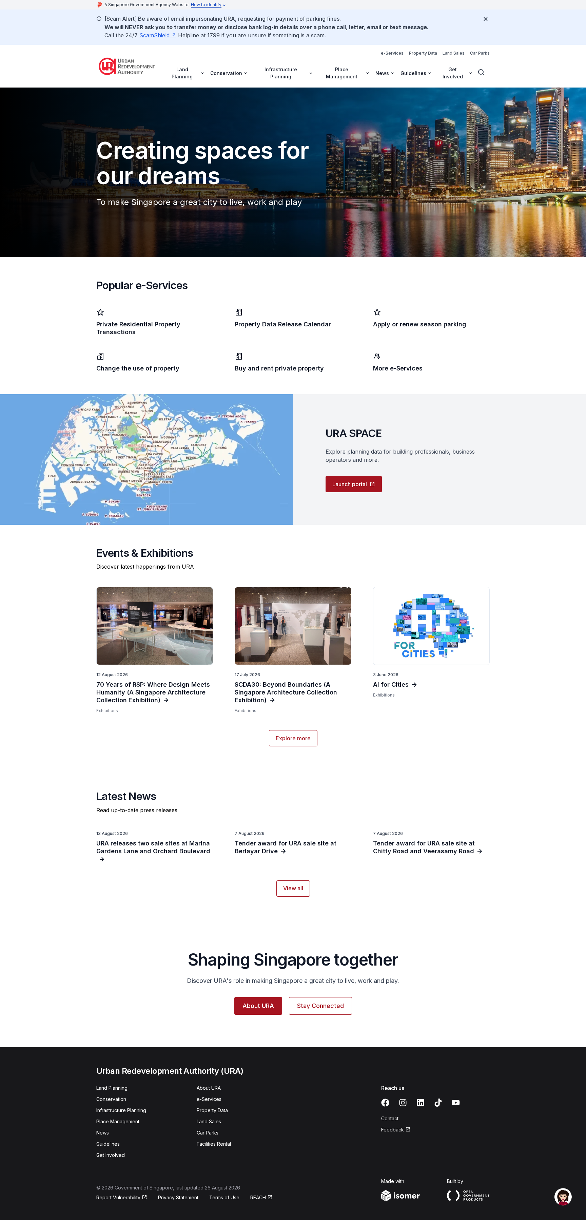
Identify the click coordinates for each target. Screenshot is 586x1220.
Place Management (117, 1121)
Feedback (392, 1129)
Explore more (293, 738)
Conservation (111, 1099)
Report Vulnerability (118, 1197)
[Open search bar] (481, 72)
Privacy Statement (178, 1197)
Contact (389, 1118)
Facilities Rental (214, 1144)
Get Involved (110, 1155)
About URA (258, 1005)
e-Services (392, 53)
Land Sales (454, 53)
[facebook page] (385, 1103)
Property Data (423, 53)
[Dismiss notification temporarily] (485, 19)
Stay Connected (320, 1005)
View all (293, 888)
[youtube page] (456, 1103)
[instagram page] (403, 1103)
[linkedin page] (420, 1103)
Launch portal (349, 484)
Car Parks (480, 53)
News (102, 1133)
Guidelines (108, 1144)
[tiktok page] (438, 1103)
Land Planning (112, 1088)
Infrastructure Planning (121, 1110)
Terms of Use (224, 1197)
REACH (258, 1197)
